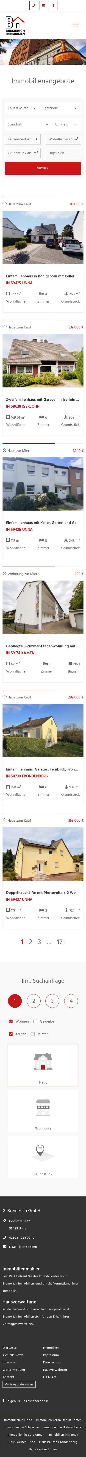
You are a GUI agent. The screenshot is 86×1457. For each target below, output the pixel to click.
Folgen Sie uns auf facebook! (27, 1401)
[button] (22, 108)
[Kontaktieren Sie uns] (33, 5)
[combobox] (29, 124)
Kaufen (20, 1034)
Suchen (43, 168)
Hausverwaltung (19, 1302)
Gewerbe (47, 1021)
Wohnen (22, 1021)
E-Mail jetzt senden (22, 1246)
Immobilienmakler (21, 1269)
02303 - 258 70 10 (21, 1237)
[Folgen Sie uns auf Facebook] (53, 5)
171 (61, 942)
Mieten (43, 1034)
